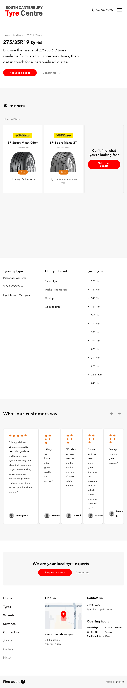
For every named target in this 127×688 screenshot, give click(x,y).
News (7, 657)
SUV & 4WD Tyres (13, 286)
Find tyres (18, 35)
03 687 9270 (93, 605)
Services (9, 623)
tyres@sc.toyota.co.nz (99, 609)
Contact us (82, 572)
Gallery (8, 649)
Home (7, 35)
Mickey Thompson (56, 290)
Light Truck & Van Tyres (16, 295)
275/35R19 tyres (34, 35)
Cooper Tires (52, 307)
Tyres (7, 607)
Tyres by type (13, 271)
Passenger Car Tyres (14, 278)
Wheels (8, 615)
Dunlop (49, 298)
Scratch (120, 681)
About (7, 641)
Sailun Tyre (51, 281)
